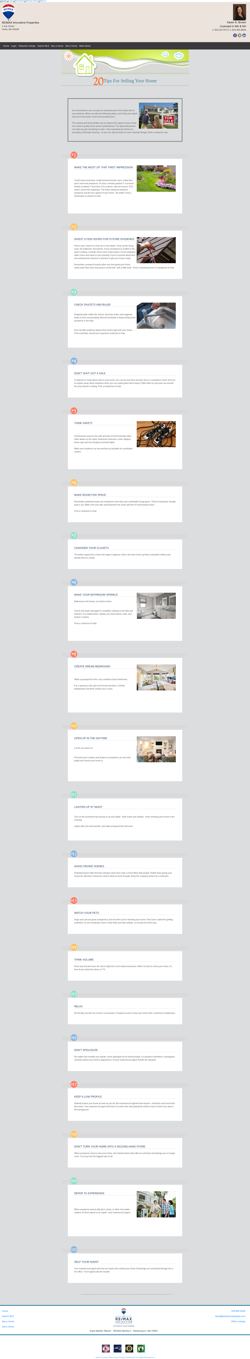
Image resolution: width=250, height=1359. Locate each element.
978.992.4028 (238, 1311)
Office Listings (238, 1321)
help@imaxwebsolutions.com (147, 1357)
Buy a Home (57, 46)
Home (6, 46)
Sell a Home (71, 46)
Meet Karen (84, 46)
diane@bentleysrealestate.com (230, 1316)
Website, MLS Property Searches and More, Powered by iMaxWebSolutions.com (116, 1357)
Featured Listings (27, 46)
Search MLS (43, 46)
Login (14, 46)
